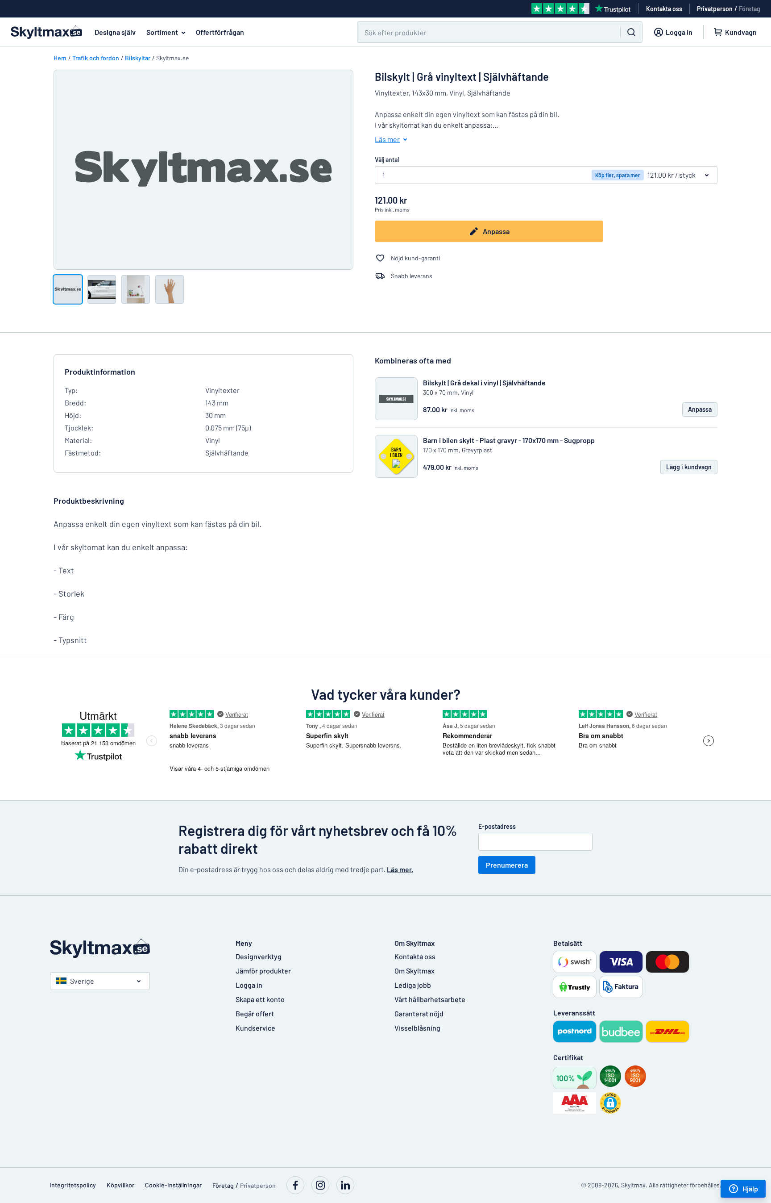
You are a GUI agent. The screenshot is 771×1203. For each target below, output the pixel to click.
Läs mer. (400, 869)
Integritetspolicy (73, 1185)
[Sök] (631, 32)
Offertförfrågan (220, 32)
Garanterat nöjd (419, 1013)
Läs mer (387, 139)
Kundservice (255, 1027)
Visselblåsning (417, 1027)
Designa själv (115, 32)
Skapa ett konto (260, 999)
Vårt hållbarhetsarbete (429, 999)
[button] (610, 1103)
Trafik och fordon (95, 58)
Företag (749, 9)
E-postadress (497, 826)
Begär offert (255, 1013)
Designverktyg (259, 956)
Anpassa (496, 231)
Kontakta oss (414, 956)
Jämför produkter (263, 970)
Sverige (82, 981)
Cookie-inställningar (173, 1185)
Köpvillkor (120, 1185)
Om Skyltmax (414, 970)
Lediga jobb (412, 985)
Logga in (249, 985)
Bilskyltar (137, 58)
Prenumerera (507, 864)
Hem (60, 58)
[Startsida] (134, 948)
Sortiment (162, 32)
